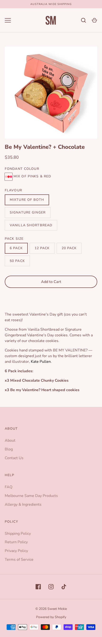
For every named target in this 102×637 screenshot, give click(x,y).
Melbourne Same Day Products (31, 495)
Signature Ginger (28, 212)
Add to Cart (51, 281)
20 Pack (69, 248)
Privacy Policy (16, 550)
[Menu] (8, 20)
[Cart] (94, 20)
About (10, 440)
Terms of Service (19, 559)
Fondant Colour (22, 169)
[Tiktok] (64, 586)
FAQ (8, 487)
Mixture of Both (27, 199)
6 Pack (16, 248)
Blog (9, 449)
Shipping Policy (18, 533)
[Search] (83, 20)
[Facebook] (38, 586)
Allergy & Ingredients (23, 504)
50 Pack (17, 261)
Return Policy (16, 542)
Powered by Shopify (51, 617)
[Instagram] (51, 586)
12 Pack (42, 248)
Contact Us (14, 458)
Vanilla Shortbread (31, 225)
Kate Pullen (41, 361)
